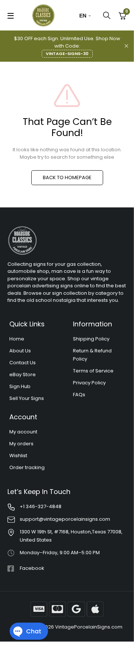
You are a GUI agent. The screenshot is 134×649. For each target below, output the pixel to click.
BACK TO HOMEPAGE (67, 177)
